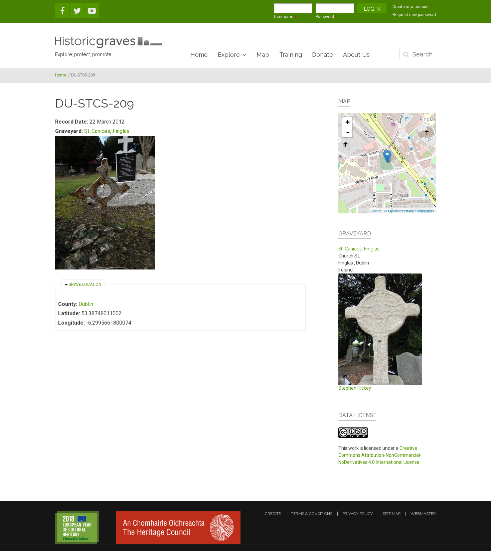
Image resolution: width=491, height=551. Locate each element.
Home (199, 54)
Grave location (84, 284)
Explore (229, 54)
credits (273, 514)
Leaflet (375, 210)
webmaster (423, 514)
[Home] (108, 42)
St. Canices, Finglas (107, 131)
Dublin (85, 304)
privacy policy (357, 514)
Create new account (411, 6)
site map (391, 514)
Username (285, 16)
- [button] (347, 132)
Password (326, 16)
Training (290, 54)
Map (263, 54)
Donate (322, 54)
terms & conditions (311, 514)
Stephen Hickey (354, 388)
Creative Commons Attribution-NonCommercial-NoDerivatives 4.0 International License (380, 455)
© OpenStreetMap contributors (409, 210)
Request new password (414, 14)
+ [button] (347, 122)
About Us (356, 54)
